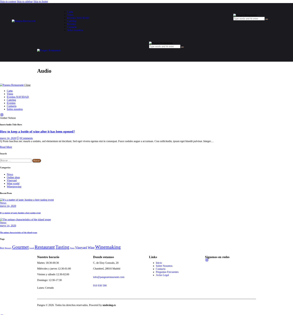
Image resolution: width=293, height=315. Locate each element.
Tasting (62, 247)
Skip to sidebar (25, 1)
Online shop (13, 177)
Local (32, 248)
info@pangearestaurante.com (108, 277)
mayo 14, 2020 (8, 138)
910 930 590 (100, 285)
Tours (72, 248)
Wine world (13, 183)
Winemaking (108, 247)
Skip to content (8, 1)
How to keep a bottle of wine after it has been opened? (37, 131)
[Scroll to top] (2, 313)
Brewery (8, 248)
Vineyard (12, 180)
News (10, 174)
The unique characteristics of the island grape (18, 232)
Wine (91, 247)
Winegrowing (14, 186)
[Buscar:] (16, 160)
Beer (2, 248)
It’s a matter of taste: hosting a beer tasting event (20, 213)
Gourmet (20, 247)
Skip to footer (40, 1)
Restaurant (45, 247)
